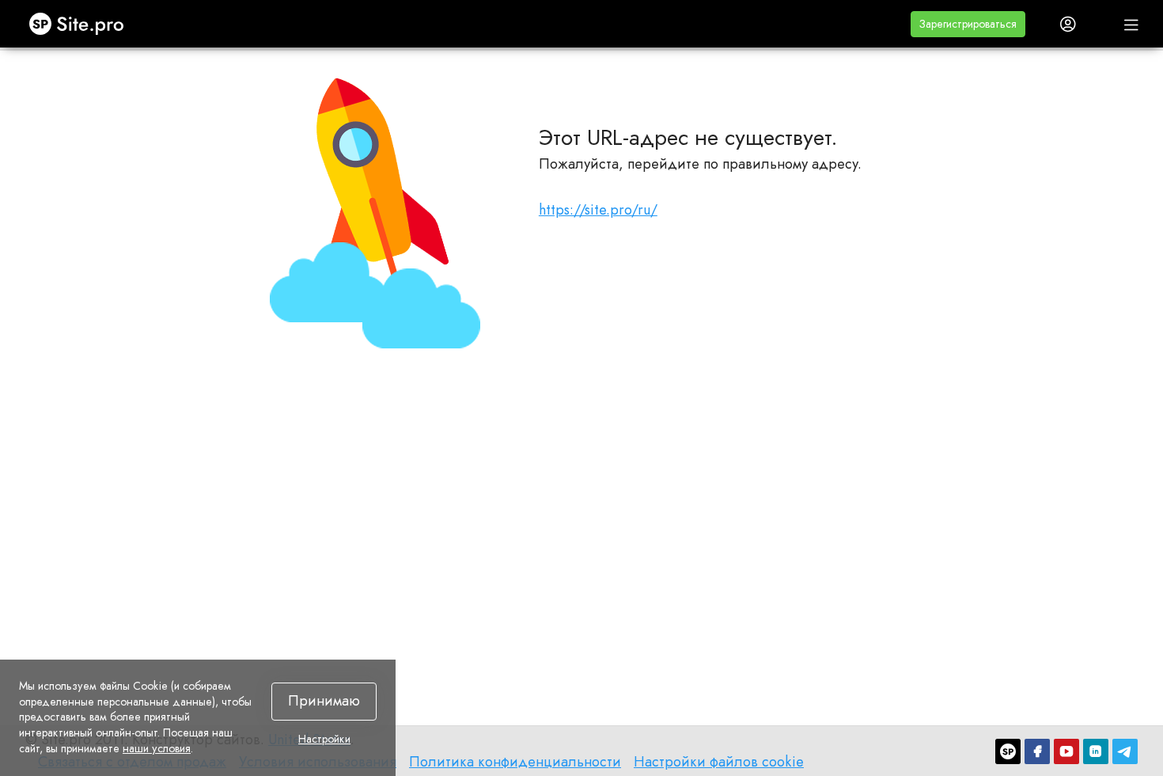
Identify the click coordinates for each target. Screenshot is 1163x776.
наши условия (157, 748)
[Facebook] (1037, 751)
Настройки (324, 739)
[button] (968, 24)
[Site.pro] (1008, 751)
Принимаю (324, 700)
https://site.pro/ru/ (598, 210)
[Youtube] (1066, 751)
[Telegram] (1125, 751)
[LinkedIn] (1095, 751)
